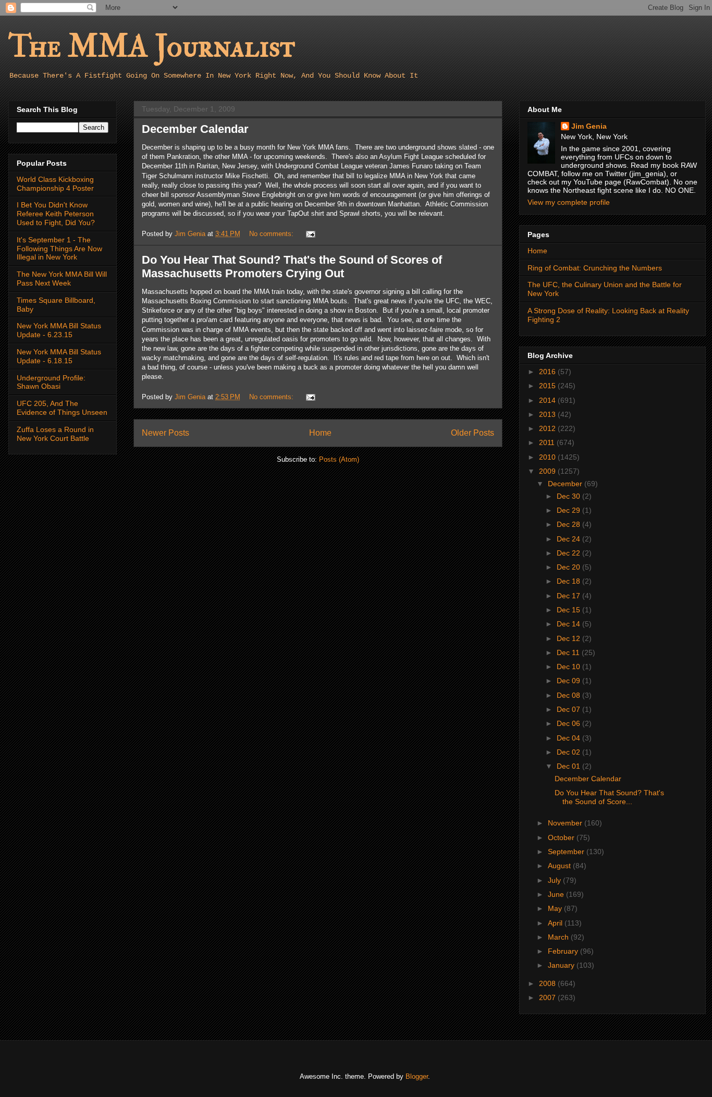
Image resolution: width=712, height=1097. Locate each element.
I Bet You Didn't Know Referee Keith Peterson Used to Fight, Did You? (56, 214)
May (556, 908)
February (564, 951)
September (567, 851)
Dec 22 (569, 553)
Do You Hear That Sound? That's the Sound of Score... (609, 797)
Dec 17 (569, 595)
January (562, 965)
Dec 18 (569, 581)
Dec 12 (569, 638)
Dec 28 (569, 524)
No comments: (272, 234)
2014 (548, 400)
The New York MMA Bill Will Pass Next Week (62, 278)
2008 (548, 983)
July (555, 880)
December (566, 483)
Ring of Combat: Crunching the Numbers (594, 268)
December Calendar (195, 128)
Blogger (417, 1076)
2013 (548, 414)
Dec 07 (569, 709)
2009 (548, 471)
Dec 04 (569, 738)
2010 (548, 457)
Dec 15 (569, 610)
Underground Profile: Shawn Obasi (51, 382)
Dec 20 (569, 567)
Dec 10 (569, 666)
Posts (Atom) (339, 459)
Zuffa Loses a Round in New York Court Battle (55, 433)
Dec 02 (569, 752)
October (562, 837)
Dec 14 (569, 624)
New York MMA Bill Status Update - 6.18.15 (59, 356)
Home (320, 432)
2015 (548, 385)
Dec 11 (569, 652)
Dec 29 (569, 510)
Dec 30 (569, 496)
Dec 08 (569, 695)
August (560, 865)
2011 (548, 442)
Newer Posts (165, 432)
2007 (548, 997)
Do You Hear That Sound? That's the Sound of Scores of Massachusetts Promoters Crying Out (292, 266)
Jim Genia (589, 126)
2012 (548, 428)
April (556, 923)
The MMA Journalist (151, 46)
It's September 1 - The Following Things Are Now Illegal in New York (59, 249)
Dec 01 (569, 766)
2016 (548, 371)
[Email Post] (309, 234)
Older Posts (472, 432)
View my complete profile (568, 202)
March (559, 937)
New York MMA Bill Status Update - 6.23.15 (59, 330)
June (557, 894)
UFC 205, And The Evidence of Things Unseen (62, 407)
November (566, 823)
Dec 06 (569, 723)
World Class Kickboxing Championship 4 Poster (55, 183)
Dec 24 (569, 539)
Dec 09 (569, 680)
